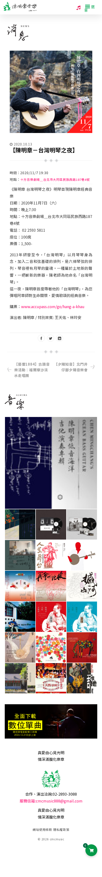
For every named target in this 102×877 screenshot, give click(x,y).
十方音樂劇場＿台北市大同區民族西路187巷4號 (55, 179)
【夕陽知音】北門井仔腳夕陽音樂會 (71, 367)
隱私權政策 (61, 829)
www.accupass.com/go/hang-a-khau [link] (52, 306)
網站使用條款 (42, 829)
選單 (89, 8)
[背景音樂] (78, 7)
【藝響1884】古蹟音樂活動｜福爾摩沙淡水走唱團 (32, 370)
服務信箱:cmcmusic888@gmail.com (51, 801)
